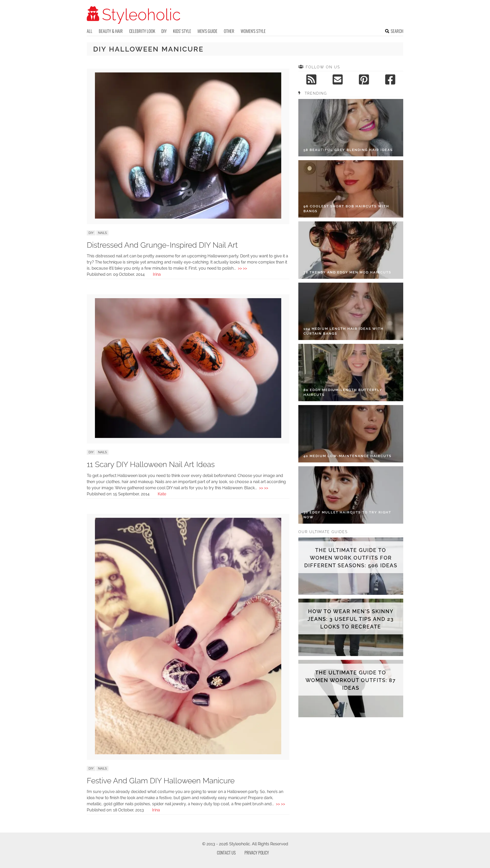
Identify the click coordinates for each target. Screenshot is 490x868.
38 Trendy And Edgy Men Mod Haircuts (347, 272)
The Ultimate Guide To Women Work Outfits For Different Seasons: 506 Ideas (350, 558)
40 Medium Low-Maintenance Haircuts (347, 456)
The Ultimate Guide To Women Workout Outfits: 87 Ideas (350, 680)
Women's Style (253, 31)
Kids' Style (182, 31)
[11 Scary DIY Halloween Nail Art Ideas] (188, 436)
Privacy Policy (256, 853)
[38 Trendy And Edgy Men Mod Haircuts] (350, 250)
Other (229, 31)
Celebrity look (142, 31)
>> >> (242, 268)
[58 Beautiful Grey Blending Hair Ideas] (350, 127)
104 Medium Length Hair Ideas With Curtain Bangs (343, 331)
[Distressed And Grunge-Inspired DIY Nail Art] (188, 217)
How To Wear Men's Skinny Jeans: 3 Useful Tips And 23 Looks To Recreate (351, 619)
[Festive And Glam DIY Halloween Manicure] (188, 752)
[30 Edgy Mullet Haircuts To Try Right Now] (350, 495)
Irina (157, 274)
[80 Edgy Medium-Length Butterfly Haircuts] (350, 372)
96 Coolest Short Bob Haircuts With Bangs (346, 208)
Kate (162, 494)
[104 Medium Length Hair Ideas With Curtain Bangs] (350, 311)
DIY (164, 31)
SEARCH (397, 31)
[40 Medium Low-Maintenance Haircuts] (350, 433)
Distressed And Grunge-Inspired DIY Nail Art (162, 245)
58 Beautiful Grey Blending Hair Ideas (348, 150)
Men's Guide (207, 31)
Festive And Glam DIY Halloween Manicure (161, 780)
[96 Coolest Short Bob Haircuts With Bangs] (350, 189)
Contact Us (226, 853)
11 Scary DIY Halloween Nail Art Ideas (151, 464)
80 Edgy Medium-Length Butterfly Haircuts (342, 392)
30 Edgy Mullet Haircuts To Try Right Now (347, 514)
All (89, 31)
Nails (102, 233)
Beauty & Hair (111, 31)
